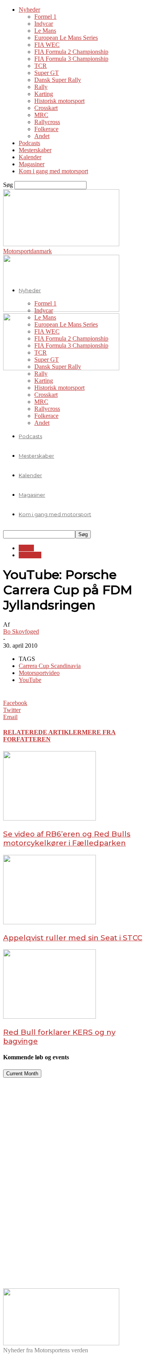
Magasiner (31, 164)
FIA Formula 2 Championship (71, 51)
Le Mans (45, 30)
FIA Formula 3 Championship (71, 58)
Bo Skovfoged (21, 631)
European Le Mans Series (66, 37)
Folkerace (46, 129)
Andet (41, 136)
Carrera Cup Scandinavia (50, 666)
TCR (40, 65)
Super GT (46, 72)
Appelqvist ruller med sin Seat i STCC (72, 937)
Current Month (22, 1073)
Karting (43, 94)
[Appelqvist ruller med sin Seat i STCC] (49, 922)
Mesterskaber (35, 150)
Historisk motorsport (59, 101)
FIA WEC (47, 44)
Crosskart (46, 108)
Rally (41, 86)
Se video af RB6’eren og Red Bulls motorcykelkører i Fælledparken (67, 838)
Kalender (30, 157)
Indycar (43, 23)
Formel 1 (45, 16)
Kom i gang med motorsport (53, 171)
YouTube (30, 555)
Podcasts (29, 143)
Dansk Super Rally (57, 79)
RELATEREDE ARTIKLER (42, 732)
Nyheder (29, 9)
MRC (41, 115)
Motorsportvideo (39, 673)
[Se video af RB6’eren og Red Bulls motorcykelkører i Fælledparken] (49, 818)
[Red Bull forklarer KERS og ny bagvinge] (49, 1016)
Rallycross (47, 122)
